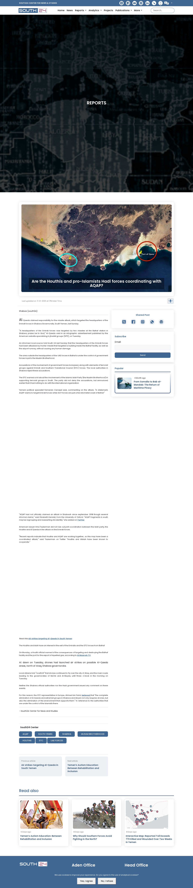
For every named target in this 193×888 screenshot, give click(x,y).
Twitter (80, 520)
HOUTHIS (27, 740)
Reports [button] (80, 10)
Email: (118, 342)
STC (41, 740)
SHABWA (66, 733)
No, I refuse (107, 881)
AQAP (25, 733)
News (70, 10)
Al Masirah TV (84, 655)
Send (142, 355)
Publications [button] (122, 10)
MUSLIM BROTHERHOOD (92, 733)
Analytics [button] (94, 10)
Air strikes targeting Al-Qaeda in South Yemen (50, 638)
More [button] (137, 10)
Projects (108, 10)
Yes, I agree (86, 881)
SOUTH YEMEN (45, 733)
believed (86, 695)
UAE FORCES (57, 740)
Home (61, 10)
